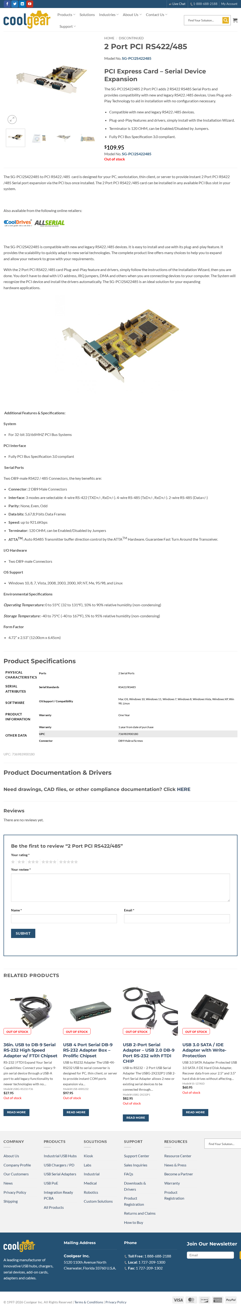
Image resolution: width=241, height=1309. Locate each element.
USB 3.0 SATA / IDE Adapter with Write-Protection (204, 1050)
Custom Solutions (98, 1201)
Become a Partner (178, 1174)
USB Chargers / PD (59, 1165)
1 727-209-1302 (149, 1268)
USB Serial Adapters (60, 1174)
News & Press (175, 1165)
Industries (107, 14)
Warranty (172, 1183)
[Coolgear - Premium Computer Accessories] (27, 20)
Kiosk (88, 1155)
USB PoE (51, 1183)
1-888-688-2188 (205, 4)
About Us (130, 14)
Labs (87, 1165)
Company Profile (17, 1165)
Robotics (91, 1192)
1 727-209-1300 (151, 1262)
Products (64, 14)
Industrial (92, 1174)
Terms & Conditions (88, 1302)
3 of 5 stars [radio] (32, 862)
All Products (54, 1207)
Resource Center (177, 1155)
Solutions (87, 14)
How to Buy (133, 1222)
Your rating (20, 855)
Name (16, 910)
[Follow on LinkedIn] (22, 4)
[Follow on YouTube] (29, 4)
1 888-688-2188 (157, 1256)
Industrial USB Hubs (60, 1155)
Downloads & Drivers (135, 1186)
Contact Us (155, 14)
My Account (229, 4)
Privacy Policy (15, 1192)
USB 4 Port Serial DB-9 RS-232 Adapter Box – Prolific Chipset (87, 1050)
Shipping (11, 1201)
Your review (21, 869)
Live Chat (179, 4)
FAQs (128, 1174)
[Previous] (13, 79)
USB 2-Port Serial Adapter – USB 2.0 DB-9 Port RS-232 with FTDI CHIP (148, 1053)
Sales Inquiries (135, 1165)
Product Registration (134, 1201)
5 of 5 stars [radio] (68, 862)
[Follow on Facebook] (7, 4)
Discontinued (131, 38)
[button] (235, 20)
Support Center (136, 1155)
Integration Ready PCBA (58, 1195)
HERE (183, 789)
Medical (90, 1183)
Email (129, 910)
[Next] (89, 79)
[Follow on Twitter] (14, 4)
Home (109, 38)
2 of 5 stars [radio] (20, 862)
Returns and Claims (140, 1213)
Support (66, 26)
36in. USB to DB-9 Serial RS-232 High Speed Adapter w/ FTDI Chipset (30, 1050)
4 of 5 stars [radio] (48, 862)
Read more (16, 1112)
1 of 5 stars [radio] (12, 862)
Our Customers (16, 1174)
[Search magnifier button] (225, 20)
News (8, 1183)
